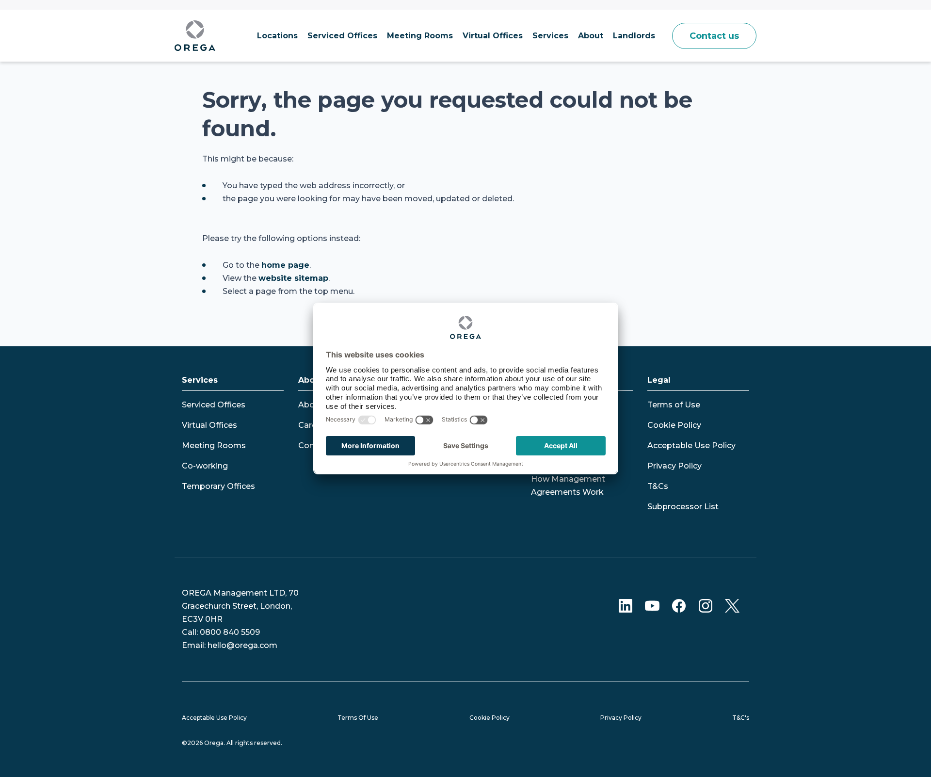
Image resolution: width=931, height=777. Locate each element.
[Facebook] (679, 606)
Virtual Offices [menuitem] (493, 35)
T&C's (740, 717)
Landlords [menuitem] (634, 35)
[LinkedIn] (625, 606)
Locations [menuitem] (277, 35)
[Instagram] (705, 606)
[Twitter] (732, 606)
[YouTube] (652, 606)
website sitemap (293, 278)
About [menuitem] (590, 35)
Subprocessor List (683, 506)
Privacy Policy (674, 465)
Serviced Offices (213, 404)
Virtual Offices (209, 425)
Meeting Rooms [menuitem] (420, 35)
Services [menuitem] (550, 35)
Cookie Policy (674, 425)
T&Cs (657, 486)
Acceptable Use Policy (691, 445)
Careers (313, 425)
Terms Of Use (357, 717)
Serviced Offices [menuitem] (342, 35)
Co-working (205, 465)
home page (285, 265)
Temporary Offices (218, 486)
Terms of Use (673, 404)
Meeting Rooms (214, 445)
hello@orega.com (242, 645)
